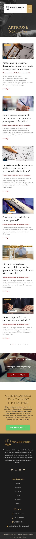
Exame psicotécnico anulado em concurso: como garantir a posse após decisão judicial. (16, 118)
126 (24, 344)
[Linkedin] (20, 470)
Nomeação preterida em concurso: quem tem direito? (16, 319)
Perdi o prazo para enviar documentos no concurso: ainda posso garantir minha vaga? (17, 65)
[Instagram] (16, 470)
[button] (29, 8)
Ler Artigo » (6, 89)
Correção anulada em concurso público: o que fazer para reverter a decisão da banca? (17, 167)
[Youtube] (24, 470)
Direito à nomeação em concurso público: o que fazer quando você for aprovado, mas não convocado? (17, 268)
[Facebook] (12, 470)
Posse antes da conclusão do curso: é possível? (15, 219)
